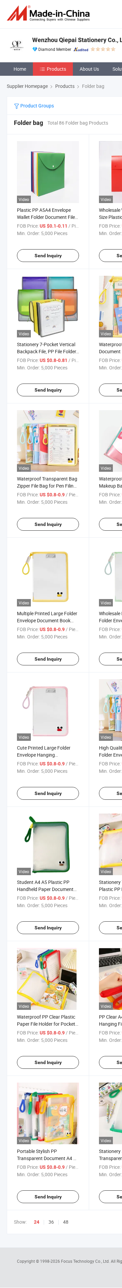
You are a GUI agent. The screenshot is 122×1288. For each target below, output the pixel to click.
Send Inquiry (48, 255)
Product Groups (36, 105)
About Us (89, 69)
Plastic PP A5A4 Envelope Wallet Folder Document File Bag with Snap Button (46, 217)
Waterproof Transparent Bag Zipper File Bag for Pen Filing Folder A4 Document (47, 485)
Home (20, 69)
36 (51, 1222)
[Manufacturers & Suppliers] (49, 13)
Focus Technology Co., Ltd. (86, 1261)
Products (56, 69)
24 (36, 1222)
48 (65, 1222)
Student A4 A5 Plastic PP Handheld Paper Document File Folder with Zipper (45, 889)
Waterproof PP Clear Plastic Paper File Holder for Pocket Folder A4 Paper (46, 1024)
